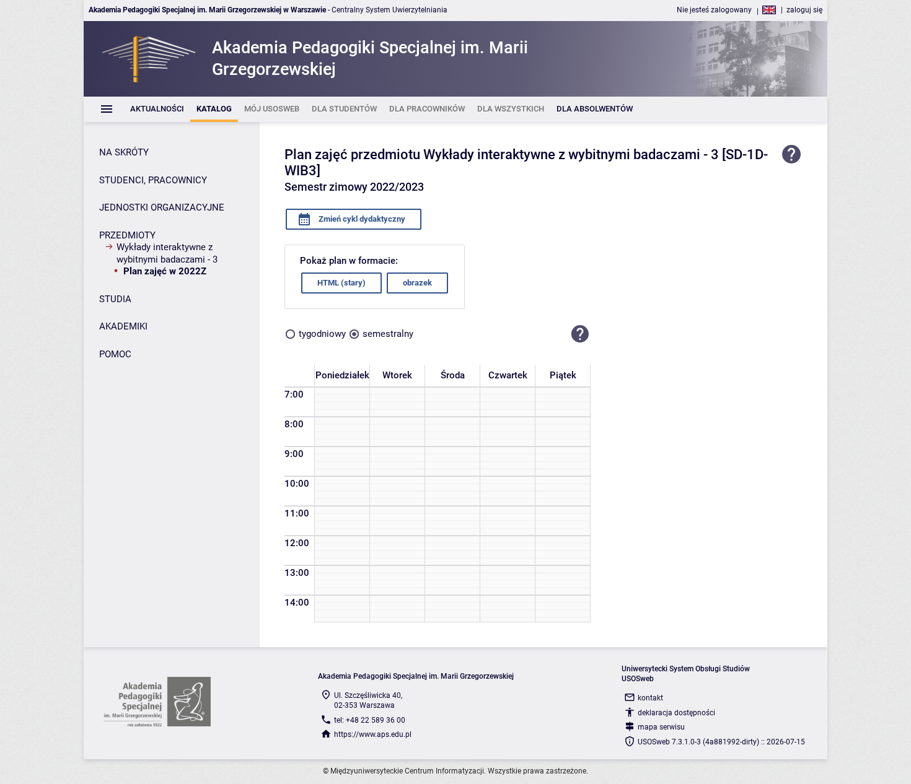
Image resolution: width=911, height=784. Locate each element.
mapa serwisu (661, 727)
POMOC (115, 354)
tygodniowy (322, 333)
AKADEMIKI (123, 326)
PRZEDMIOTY (127, 235)
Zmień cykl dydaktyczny (361, 219)
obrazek (417, 282)
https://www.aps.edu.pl (372, 734)
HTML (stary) (341, 282)
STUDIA (115, 299)
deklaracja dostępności (676, 712)
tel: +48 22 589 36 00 (369, 720)
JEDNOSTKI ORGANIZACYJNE (161, 207)
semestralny (388, 333)
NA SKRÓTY (124, 152)
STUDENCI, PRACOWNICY (153, 180)
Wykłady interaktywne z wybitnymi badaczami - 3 (167, 253)
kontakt (650, 698)
